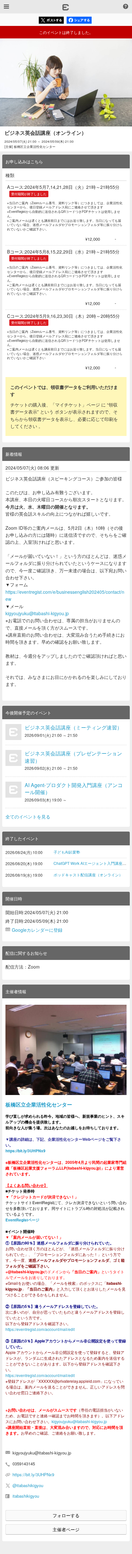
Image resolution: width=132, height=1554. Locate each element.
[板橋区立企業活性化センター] (66, 1050)
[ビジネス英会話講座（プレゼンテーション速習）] (13, 758)
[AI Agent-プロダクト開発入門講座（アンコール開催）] (13, 790)
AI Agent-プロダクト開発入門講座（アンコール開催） (74, 788)
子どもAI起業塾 (67, 852)
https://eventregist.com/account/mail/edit (40, 1329)
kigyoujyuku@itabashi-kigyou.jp (37, 613)
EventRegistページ (22, 1220)
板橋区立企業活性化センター (38, 1104)
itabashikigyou (25, 1496)
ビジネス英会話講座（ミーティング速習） (73, 727)
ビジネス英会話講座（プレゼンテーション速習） (73, 757)
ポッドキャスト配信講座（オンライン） (88, 874)
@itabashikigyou (27, 1485)
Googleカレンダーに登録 (37, 930)
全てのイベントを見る (27, 816)
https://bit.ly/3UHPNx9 (25, 1151)
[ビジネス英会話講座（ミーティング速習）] (13, 732)
